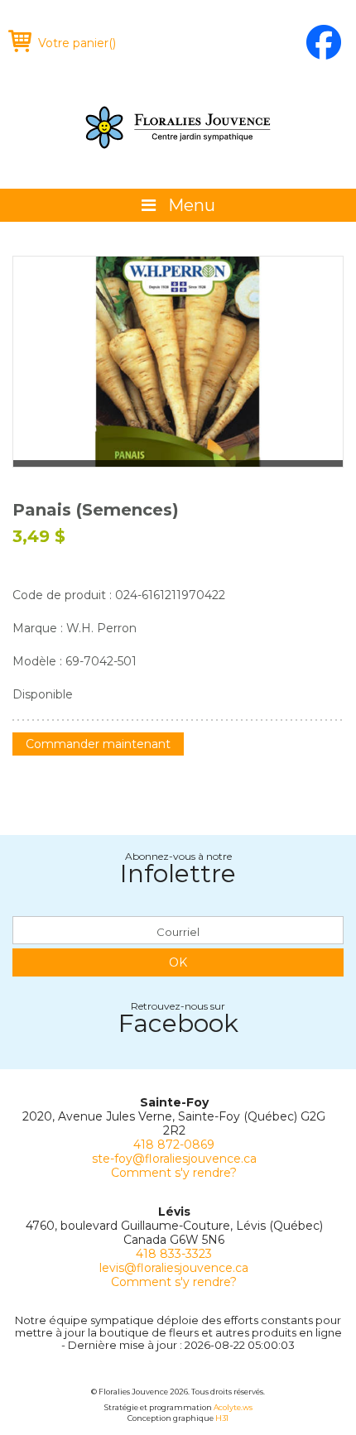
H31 (222, 1418)
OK (178, 962)
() (77, 43)
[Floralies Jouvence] (178, 127)
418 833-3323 (174, 1253)
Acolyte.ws (233, 1407)
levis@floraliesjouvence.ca (173, 1267)
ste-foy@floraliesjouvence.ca (174, 1158)
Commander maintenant (98, 744)
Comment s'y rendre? (174, 1172)
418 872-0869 (173, 1144)
